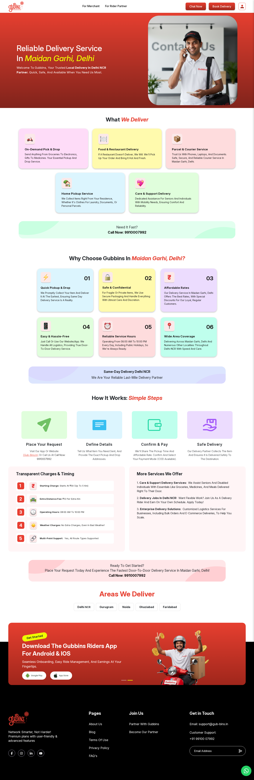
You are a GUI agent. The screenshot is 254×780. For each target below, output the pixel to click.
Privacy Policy (99, 748)
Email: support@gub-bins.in (209, 724)
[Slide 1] (123, 680)
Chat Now (195, 6)
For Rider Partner (116, 6)
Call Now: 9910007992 (127, 232)
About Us (95, 724)
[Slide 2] (130, 680)
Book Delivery (222, 6)
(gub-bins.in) (30, 455)
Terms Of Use (98, 740)
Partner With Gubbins (144, 724)
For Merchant (91, 6)
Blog (92, 732)
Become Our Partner (143, 732)
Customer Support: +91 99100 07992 (203, 736)
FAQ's (93, 756)
